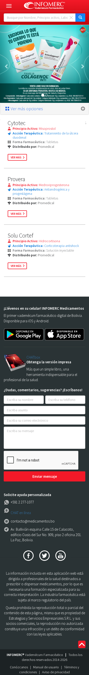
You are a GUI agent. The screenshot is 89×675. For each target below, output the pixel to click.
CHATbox (33, 357)
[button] (6, 64)
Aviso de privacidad (56, 672)
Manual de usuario (46, 667)
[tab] (44, 108)
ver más (16, 157)
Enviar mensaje (44, 476)
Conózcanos (19, 667)
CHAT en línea (21, 512)
